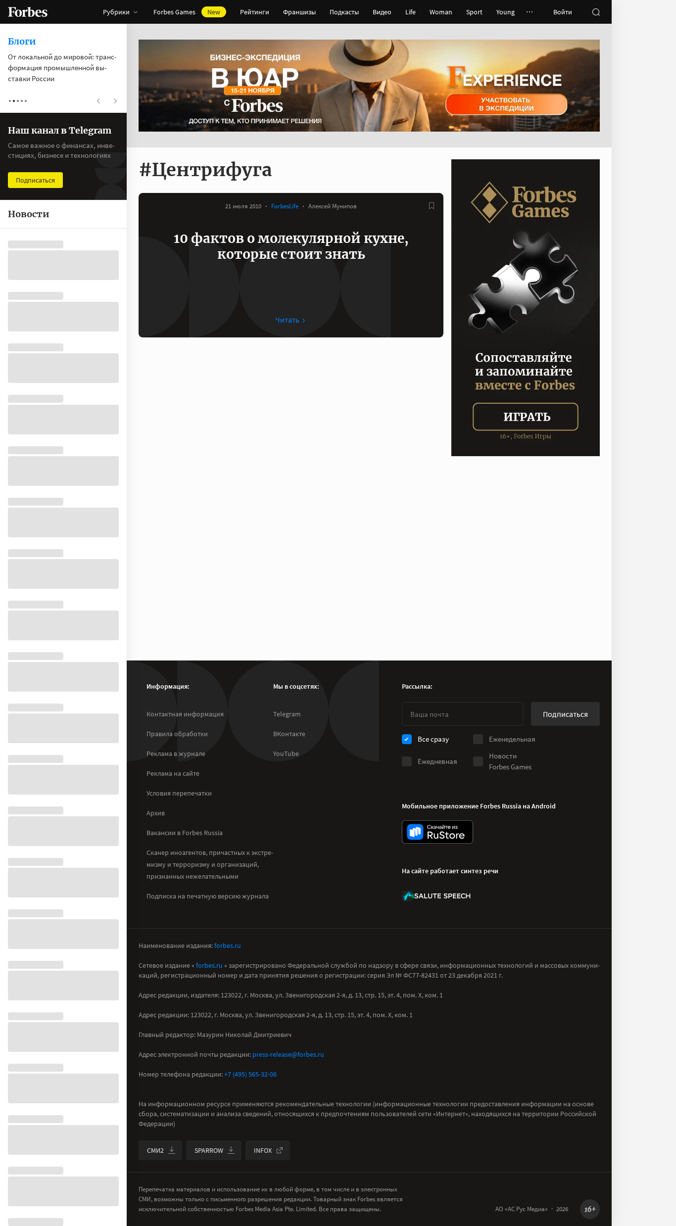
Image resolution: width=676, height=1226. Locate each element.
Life (410, 11)
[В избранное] (431, 206)
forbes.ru (227, 945)
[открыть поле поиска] (596, 12)
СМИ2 (155, 1150)
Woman (441, 11)
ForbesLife (284, 206)
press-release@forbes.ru (288, 1054)
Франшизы (299, 11)
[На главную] (28, 12)
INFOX (263, 1150)
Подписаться (565, 714)
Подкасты (344, 11)
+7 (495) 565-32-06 (250, 1074)
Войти (562, 11)
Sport (474, 11)
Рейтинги (254, 11)
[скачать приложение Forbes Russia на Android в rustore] (437, 832)
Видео (382, 11)
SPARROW (208, 1150)
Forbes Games (186, 11)
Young (505, 11)
